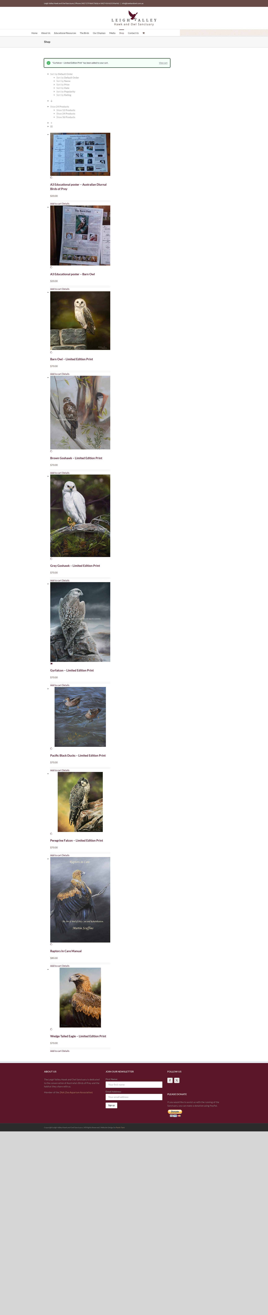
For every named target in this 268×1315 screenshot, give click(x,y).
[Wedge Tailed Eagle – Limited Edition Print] (80, 999)
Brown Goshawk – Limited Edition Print (76, 458)
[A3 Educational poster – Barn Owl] (80, 237)
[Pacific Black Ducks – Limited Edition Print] (80, 718)
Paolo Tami (120, 1127)
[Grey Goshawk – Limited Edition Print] (80, 517)
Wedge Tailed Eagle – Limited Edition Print (78, 1036)
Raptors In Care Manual (66, 951)
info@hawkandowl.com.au (132, 3)
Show (65, 110)
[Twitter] (176, 1080)
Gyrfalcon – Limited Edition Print (72, 670)
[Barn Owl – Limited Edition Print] (80, 322)
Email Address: (113, 1091)
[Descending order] (51, 100)
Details (65, 203)
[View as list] (51, 126)
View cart (163, 63)
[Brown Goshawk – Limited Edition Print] (80, 414)
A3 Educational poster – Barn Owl (72, 274)
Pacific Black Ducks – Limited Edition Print (78, 755)
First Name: (112, 1079)
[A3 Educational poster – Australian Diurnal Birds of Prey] (80, 156)
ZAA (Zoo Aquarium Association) (76, 1092)
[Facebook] (170, 1080)
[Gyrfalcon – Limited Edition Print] (80, 623)
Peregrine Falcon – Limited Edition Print (76, 840)
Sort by (67, 77)
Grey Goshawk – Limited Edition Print (75, 565)
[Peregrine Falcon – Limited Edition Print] (80, 803)
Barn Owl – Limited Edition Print (71, 359)
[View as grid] (51, 122)
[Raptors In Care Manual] (80, 901)
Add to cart (56, 203)
